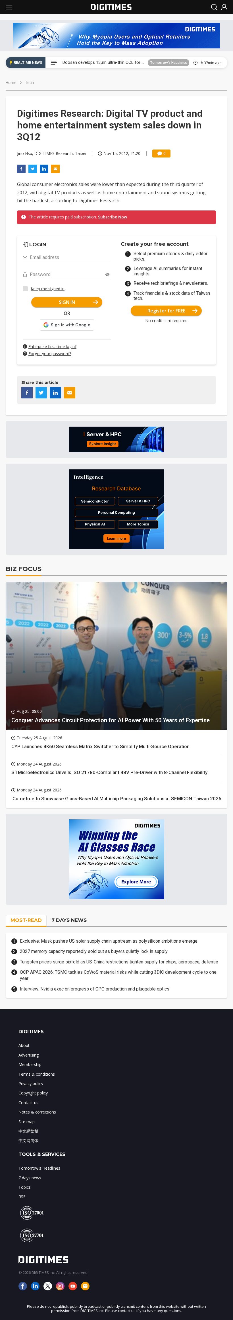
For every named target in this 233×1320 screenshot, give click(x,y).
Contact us (28, 1102)
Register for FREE (166, 311)
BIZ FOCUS (23, 569)
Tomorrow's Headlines (168, 62)
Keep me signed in (48, 288)
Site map (26, 1121)
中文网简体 (28, 1140)
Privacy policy (30, 1083)
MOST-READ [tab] (26, 920)
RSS (22, 1196)
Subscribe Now (112, 217)
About (24, 1045)
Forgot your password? (49, 353)
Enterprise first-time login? (52, 346)
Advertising (28, 1055)
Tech (29, 82)
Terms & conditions (36, 1074)
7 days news (29, 1177)
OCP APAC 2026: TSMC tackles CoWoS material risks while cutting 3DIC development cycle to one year (118, 975)
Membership (29, 1064)
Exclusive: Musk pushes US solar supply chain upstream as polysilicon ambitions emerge (108, 941)
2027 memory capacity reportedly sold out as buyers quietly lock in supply (94, 951)
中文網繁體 (28, 1131)
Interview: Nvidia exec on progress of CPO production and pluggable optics (94, 989)
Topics (24, 1187)
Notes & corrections (37, 1112)
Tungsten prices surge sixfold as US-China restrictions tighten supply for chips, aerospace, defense (119, 962)
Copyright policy (33, 1093)
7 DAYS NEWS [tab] (69, 920)
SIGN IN (67, 302)
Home (11, 82)
